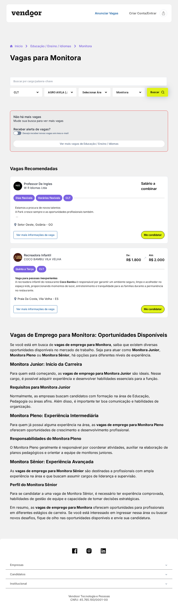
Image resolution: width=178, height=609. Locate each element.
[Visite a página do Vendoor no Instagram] (89, 551)
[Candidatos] (89, 574)
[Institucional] (89, 584)
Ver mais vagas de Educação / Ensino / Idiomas (89, 143)
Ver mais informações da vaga (35, 235)
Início (19, 46)
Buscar (154, 92)
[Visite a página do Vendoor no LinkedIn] (103, 551)
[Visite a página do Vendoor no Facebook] (74, 551)
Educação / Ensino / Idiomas (50, 46)
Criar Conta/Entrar (143, 13)
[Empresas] (89, 565)
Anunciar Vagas (106, 13)
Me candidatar (153, 235)
